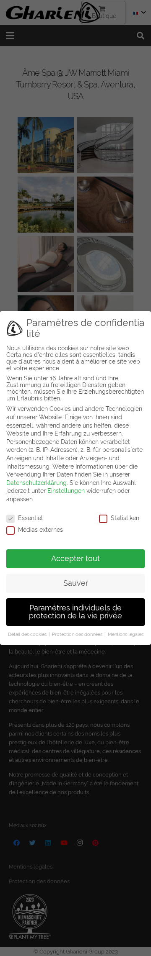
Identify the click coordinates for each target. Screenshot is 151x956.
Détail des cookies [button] (28, 634)
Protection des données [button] (78, 634)
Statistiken (125, 518)
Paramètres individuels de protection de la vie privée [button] (75, 612)
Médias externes (40, 529)
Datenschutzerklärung (36, 482)
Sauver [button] (75, 583)
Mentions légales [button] (125, 634)
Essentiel (30, 518)
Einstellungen (66, 490)
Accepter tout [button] (75, 558)
